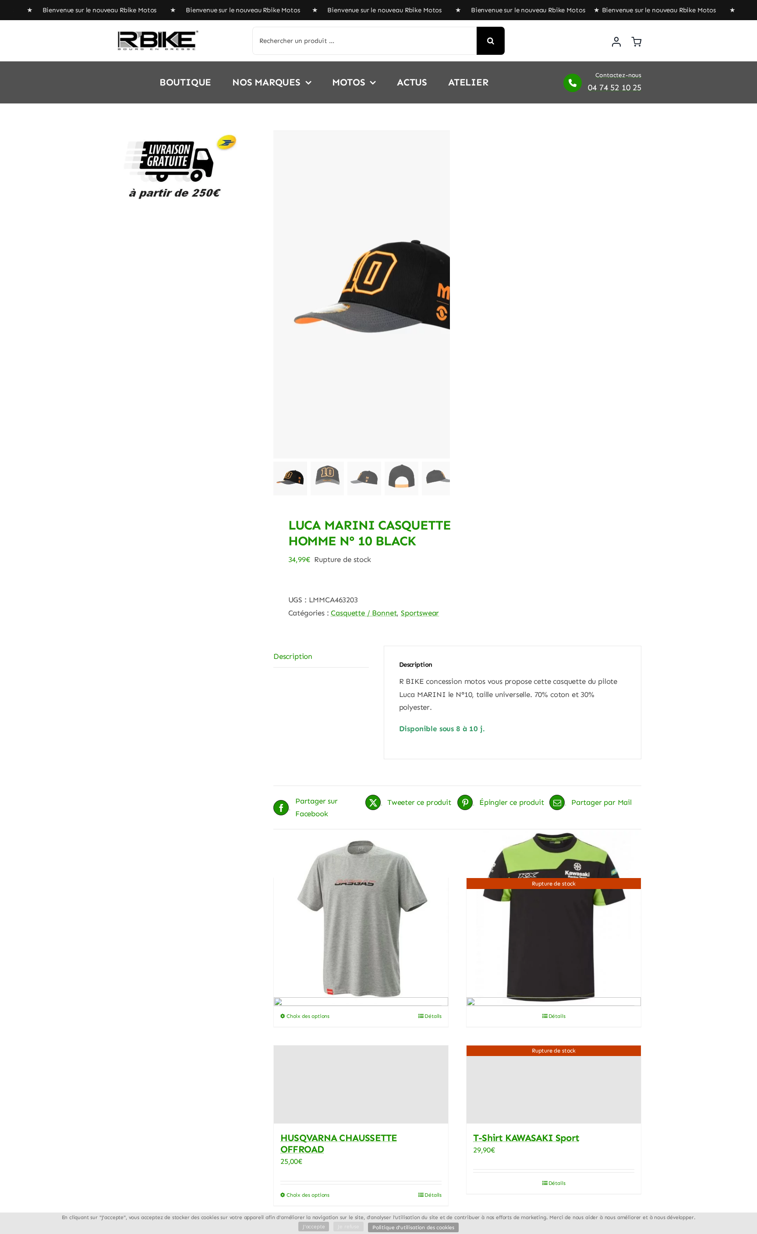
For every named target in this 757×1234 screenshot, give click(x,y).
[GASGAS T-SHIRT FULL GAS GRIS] (361, 917)
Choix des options (308, 1195)
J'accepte (314, 1226)
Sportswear (420, 612)
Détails (433, 1195)
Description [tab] (292, 656)
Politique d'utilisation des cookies (413, 1227)
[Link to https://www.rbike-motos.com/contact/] (572, 83)
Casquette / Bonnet (363, 612)
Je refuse (348, 1226)
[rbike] (157, 33)
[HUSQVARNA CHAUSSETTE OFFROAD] (361, 1085)
